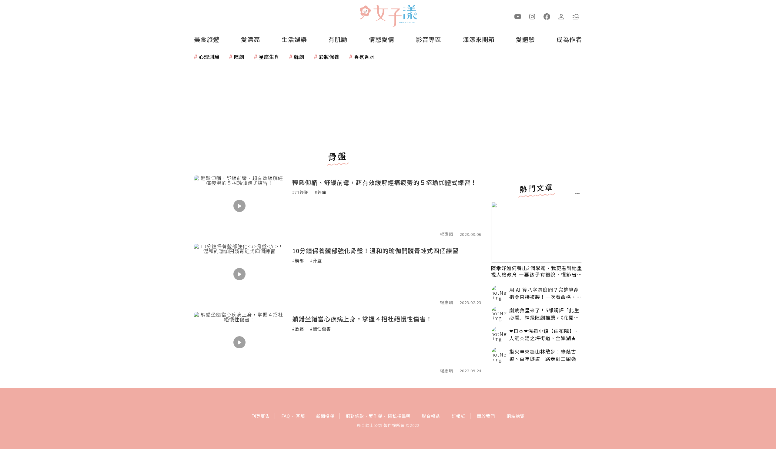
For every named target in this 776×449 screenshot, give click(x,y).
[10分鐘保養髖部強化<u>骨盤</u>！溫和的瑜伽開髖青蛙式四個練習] (239, 274)
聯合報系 (431, 416)
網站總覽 (516, 416)
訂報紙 (458, 416)
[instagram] (532, 16)
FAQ (285, 416)
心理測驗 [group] (209, 56)
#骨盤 (316, 260)
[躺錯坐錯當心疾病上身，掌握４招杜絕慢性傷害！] (239, 342)
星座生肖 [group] (269, 56)
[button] (576, 16)
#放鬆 (298, 329)
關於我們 (486, 416)
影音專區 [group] (428, 39)
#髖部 (298, 260)
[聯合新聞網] (365, 13)
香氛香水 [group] (364, 56)
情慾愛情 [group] (381, 39)
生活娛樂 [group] (294, 39)
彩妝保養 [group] (329, 56)
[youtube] (518, 16)
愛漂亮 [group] (250, 39)
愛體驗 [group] (525, 39)
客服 (300, 416)
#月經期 (300, 192)
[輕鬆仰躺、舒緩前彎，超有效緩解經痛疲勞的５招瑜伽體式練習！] (239, 206)
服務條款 (355, 416)
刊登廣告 (261, 416)
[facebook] (547, 16)
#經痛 (320, 192)
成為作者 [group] (569, 39)
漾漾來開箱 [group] (479, 39)
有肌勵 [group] (337, 39)
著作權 (375, 416)
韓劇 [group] (299, 56)
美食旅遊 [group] (206, 39)
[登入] (561, 16)
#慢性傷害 (320, 329)
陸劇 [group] (239, 56)
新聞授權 (325, 416)
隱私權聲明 (399, 416)
